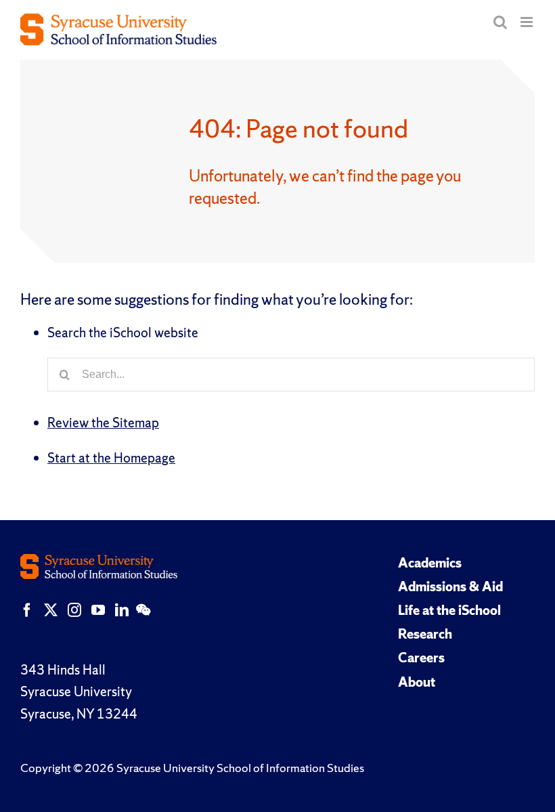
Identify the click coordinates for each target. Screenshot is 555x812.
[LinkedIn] (122, 610)
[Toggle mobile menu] (527, 22)
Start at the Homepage (111, 458)
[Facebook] (27, 610)
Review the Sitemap (103, 422)
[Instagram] (74, 610)
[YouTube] (98, 610)
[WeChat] (143, 610)
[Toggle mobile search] (500, 22)
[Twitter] (51, 610)
